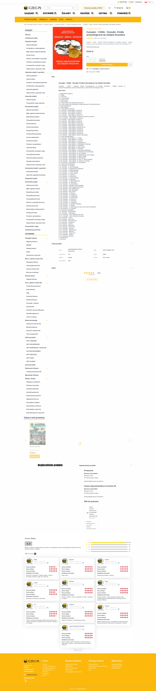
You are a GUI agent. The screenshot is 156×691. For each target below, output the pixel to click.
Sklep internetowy (77, 688)
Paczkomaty (92, 668)
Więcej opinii (78, 650)
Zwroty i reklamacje (71, 668)
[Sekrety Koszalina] (38, 433)
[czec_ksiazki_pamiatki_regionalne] (31, 661)
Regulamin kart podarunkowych (98, 666)
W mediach (45, 673)
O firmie (44, 664)
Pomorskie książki (59, 24)
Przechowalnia (116, 668)
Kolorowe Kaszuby (47, 670)
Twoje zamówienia (117, 664)
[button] (76, 7)
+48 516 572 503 (31, 674)
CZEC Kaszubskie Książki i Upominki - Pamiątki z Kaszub (38, 24)
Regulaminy (68, 666)
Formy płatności (93, 664)
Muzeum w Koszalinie (93, 28)
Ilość (87, 56)
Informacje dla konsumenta (73, 672)
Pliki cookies (69, 670)
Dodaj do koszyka (107, 64)
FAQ (90, 670)
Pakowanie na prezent (49, 668)
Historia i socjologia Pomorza (74, 24)
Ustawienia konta (117, 666)
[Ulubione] (110, 8)
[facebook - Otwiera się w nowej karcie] (25, 681)
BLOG (44, 675)
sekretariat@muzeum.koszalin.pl (93, 481)
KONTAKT (45, 672)
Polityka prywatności (71, 664)
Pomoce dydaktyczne (48, 666)
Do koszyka (34, 456)
